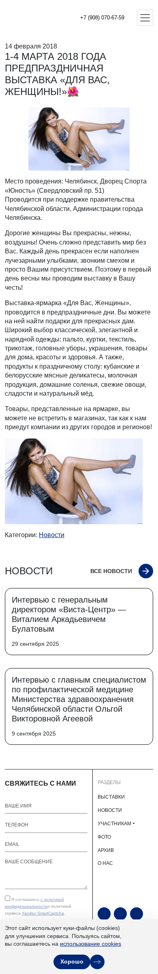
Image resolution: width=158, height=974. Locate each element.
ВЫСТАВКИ (111, 797)
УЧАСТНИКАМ (114, 823)
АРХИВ (106, 850)
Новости (51, 534)
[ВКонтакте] (136, 913)
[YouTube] (104, 913)
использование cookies (90, 943)
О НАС (105, 863)
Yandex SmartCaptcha (43, 913)
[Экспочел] (32, 18)
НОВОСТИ (110, 810)
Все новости (111, 571)
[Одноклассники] (120, 913)
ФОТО (104, 837)
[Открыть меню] (145, 18)
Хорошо (71, 961)
